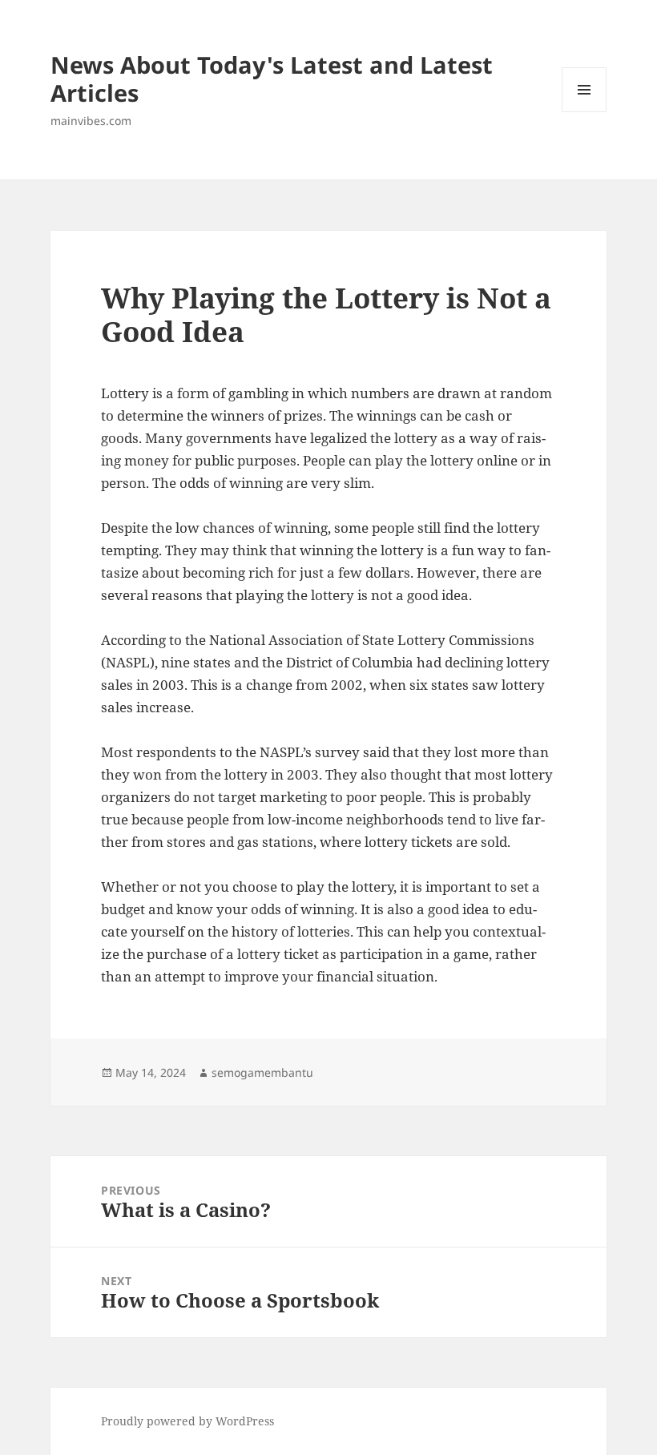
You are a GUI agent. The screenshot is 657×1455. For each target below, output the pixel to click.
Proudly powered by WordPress (187, 1421)
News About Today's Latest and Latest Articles (271, 78)
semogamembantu (262, 1072)
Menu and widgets (584, 111)
